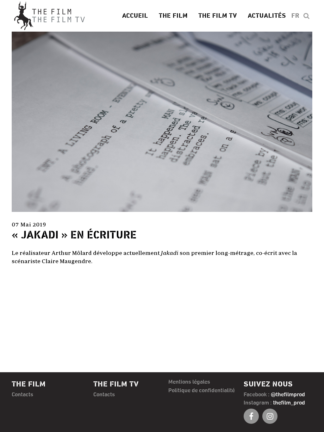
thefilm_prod (289, 403)
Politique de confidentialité (201, 390)
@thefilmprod (288, 394)
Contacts (22, 394)
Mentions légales (189, 382)
